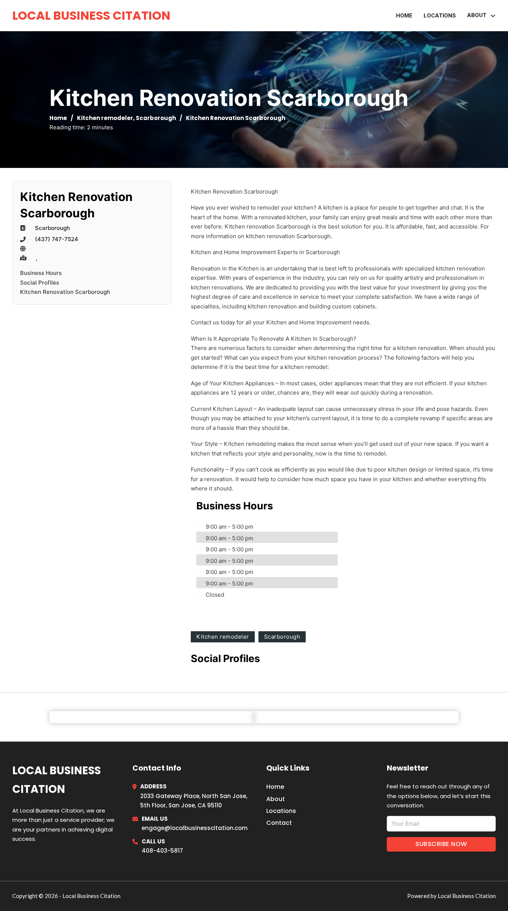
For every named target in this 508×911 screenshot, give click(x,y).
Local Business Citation (91, 15)
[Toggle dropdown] (493, 16)
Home (404, 15)
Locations (440, 15)
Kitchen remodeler (105, 118)
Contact (279, 822)
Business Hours (41, 272)
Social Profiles (39, 282)
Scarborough (156, 118)
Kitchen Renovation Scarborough (65, 291)
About (275, 799)
